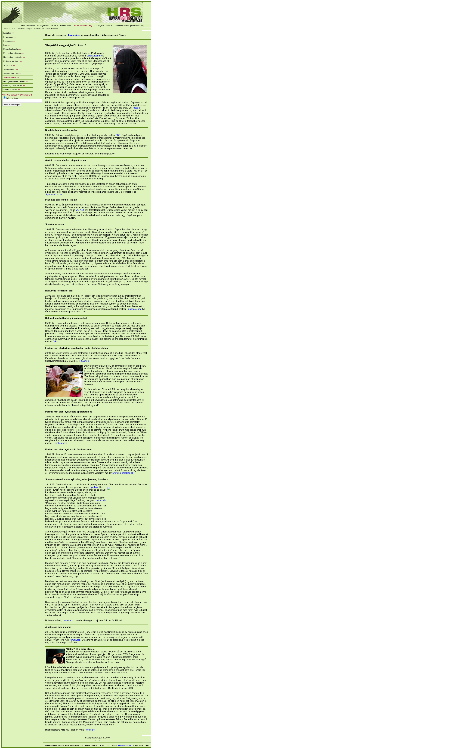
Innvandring (9, 37)
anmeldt (67, 620)
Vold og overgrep (11, 73)
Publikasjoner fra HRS (14, 85)
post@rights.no (124, 745)
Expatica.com (60, 443)
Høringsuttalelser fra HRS (15, 81)
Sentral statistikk (11, 89)
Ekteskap (8, 33)
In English (99, 25)
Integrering (9, 41)
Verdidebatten (10, 69)
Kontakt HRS (65, 25)
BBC (118, 135)
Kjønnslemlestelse (12, 49)
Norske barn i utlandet (14, 57)
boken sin (101, 500)
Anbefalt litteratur (122, 25)
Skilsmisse (9, 65)
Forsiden (31, 25)
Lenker (109, 25)
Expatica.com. (134, 309)
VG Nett (80, 210)
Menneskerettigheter (13, 53)
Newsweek (75, 640)
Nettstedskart (137, 25)
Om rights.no (42, 25)
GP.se (56, 341)
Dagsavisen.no (94, 55)
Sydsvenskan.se (53, 194)
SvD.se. (85, 361)
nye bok (94, 487)
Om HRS (54, 25)
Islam (7, 45)
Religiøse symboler (33, 29)
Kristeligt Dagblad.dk (123, 473)
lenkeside (74, 35)
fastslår (136, 107)
